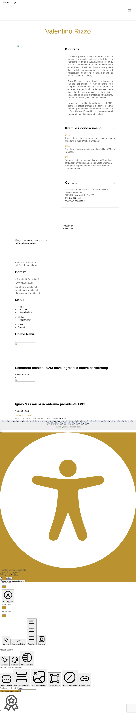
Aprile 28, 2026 (22, 411)
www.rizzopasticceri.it (75, 201)
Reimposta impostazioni (10, 691)
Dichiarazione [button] (6, 578)
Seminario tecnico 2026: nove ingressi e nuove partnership (61, 368)
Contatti (21, 327)
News (20, 324)
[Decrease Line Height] (4, 615)
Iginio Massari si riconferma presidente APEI (50, 404)
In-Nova (62, 418)
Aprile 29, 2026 (22, 374)
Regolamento (24, 320)
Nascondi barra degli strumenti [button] (12, 581)
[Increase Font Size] (4, 578)
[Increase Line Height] (4, 607)
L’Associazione (25, 312)
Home (21, 307)
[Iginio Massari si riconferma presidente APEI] (25, 381)
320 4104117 (75, 198)
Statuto (21, 317)
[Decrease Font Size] (4, 586)
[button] (1, 431)
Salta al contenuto (9, 688)
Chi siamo (22, 309)
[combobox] (68, 425)
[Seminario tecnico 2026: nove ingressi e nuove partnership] (25, 344)
